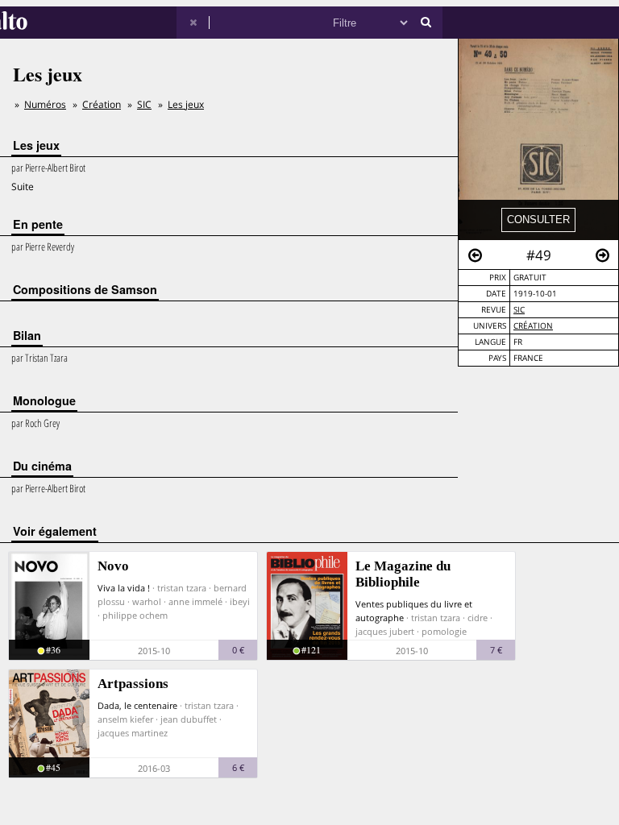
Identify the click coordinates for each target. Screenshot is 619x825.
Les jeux (186, 104)
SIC (519, 310)
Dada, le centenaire (137, 705)
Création (533, 326)
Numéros (45, 104)
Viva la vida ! (124, 588)
